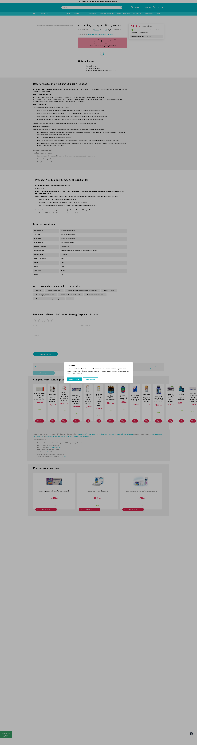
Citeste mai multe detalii (74, 373)
